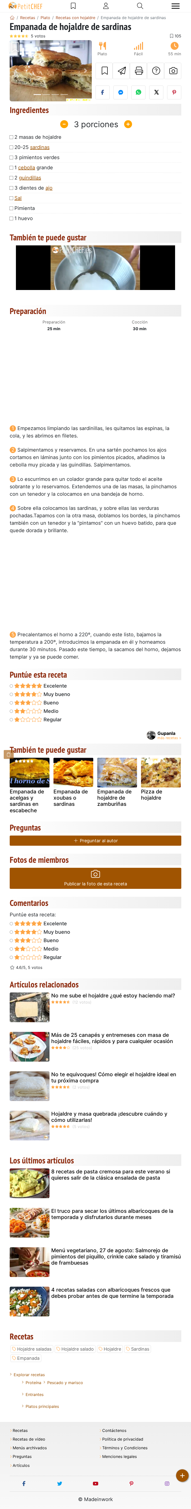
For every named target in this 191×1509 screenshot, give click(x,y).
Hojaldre (112, 1349)
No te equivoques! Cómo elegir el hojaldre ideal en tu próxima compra (113, 1077)
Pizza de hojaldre (151, 794)
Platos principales (42, 1406)
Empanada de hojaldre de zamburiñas (114, 797)
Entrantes (35, 1394)
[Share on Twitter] (156, 92)
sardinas (39, 147)
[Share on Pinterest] (174, 92)
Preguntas (22, 1456)
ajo (49, 188)
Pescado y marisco (65, 1382)
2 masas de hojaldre (37, 137)
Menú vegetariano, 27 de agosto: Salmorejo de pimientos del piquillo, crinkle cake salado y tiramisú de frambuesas (116, 1256)
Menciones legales (119, 1456)
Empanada (28, 1358)
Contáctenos (114, 1430)
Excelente (54, 686)
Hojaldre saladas (34, 1349)
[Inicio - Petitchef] (12, 17)
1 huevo (23, 218)
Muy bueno (56, 694)
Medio (50, 711)
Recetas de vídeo (29, 1439)
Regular (52, 720)
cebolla (26, 168)
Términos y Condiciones (124, 1448)
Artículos (21, 1465)
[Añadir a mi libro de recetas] (104, 71)
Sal (18, 198)
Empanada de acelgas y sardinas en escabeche (27, 800)
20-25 (31, 147)
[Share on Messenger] (120, 92)
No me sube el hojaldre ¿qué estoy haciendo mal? (113, 995)
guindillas (30, 178)
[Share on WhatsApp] (138, 92)
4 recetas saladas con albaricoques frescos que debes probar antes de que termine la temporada (112, 1293)
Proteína (33, 1382)
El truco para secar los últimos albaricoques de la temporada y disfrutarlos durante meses (112, 1214)
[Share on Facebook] (103, 92)
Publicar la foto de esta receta (95, 883)
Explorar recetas (29, 1374)
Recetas (20, 1430)
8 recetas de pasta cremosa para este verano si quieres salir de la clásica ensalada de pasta (110, 1174)
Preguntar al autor (98, 840)
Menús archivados (30, 1448)
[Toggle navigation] (176, 6)
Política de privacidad (122, 1439)
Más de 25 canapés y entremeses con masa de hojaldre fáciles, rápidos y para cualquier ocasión (112, 1038)
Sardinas (140, 1349)
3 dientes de (33, 188)
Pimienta (24, 208)
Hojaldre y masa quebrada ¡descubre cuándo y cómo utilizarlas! (109, 1117)
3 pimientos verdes (36, 157)
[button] (16, 71)
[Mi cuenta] (106, 6)
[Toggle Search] (140, 6)
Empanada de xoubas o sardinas (70, 797)
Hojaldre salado (77, 1349)
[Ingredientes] (9, 754)
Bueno (50, 703)
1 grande (33, 168)
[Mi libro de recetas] (73, 6)
